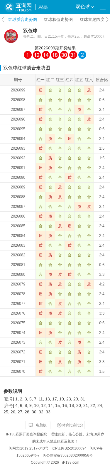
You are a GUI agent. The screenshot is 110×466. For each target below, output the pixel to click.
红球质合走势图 (22, 19)
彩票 (43, 6)
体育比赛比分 (72, 425)
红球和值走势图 (58, 19)
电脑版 (41, 425)
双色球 (30, 30)
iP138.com (70, 462)
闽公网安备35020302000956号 (68, 455)
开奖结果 (67, 48)
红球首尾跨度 (92, 19)
